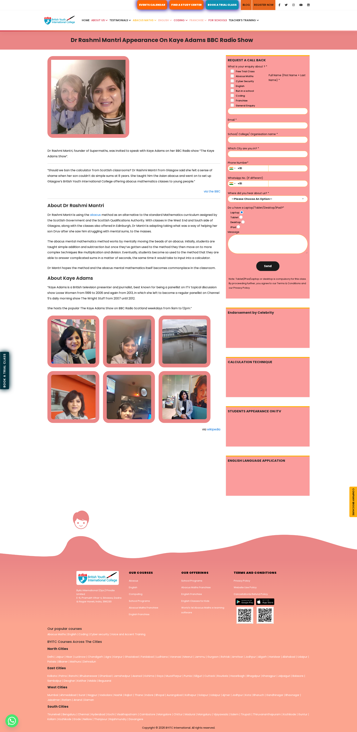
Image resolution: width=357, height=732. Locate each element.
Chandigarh (96, 657)
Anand (78, 700)
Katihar (81, 681)
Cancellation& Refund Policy (251, 594)
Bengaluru (69, 714)
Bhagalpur (253, 676)
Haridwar (274, 657)
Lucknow (80, 657)
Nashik (118, 695)
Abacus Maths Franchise (143, 607)
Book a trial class (4, 370)
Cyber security (99, 634)
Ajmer (226, 695)
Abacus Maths (143, 20)
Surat (82, 695)
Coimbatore (147, 714)
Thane (139, 695)
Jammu (200, 657)
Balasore (297, 676)
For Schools (217, 20)
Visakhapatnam (127, 714)
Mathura (75, 661)
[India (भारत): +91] (232, 168)
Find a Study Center (186, 5)
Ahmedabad (68, 695)
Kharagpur (269, 676)
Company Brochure (353, 501)
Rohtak (225, 657)
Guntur (303, 714)
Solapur (203, 695)
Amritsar (237, 657)
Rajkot (128, 695)
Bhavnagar (292, 695)
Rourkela (222, 676)
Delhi (50, 657)
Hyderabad (98, 714)
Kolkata (52, 676)
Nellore (88, 719)
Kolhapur (190, 695)
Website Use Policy (245, 587)
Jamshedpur (122, 676)
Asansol (137, 676)
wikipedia (213, 429)
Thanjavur (100, 719)
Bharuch (258, 695)
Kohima (149, 676)
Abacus (133, 580)
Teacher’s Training (243, 20)
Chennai (83, 714)
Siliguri (198, 676)
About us (98, 20)
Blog (246, 5)
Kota (248, 695)
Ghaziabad (132, 657)
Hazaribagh (237, 676)
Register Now (264, 5)
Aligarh (262, 657)
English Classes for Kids (195, 601)
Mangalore (164, 714)
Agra (108, 657)
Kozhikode (290, 714)
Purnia (188, 676)
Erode (77, 719)
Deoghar (69, 681)
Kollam (52, 719)
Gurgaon (213, 657)
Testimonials (119, 20)
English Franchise (139, 614)
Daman (89, 700)
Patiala (51, 661)
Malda (92, 681)
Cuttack (209, 676)
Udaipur (302, 657)
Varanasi (175, 657)
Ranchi (73, 676)
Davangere (136, 719)
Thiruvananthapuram (267, 714)
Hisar (69, 657)
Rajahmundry (118, 719)
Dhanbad (106, 676)
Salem (234, 714)
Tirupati (246, 714)
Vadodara (105, 695)
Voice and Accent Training (128, 634)
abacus (95, 215)
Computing (135, 594)
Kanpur (118, 657)
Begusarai (105, 681)
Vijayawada (220, 714)
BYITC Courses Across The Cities (74, 641)
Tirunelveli (53, 714)
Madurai (190, 714)
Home (85, 20)
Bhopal (160, 695)
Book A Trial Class (222, 5)
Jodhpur (250, 657)
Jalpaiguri (284, 676)
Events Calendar (152, 5)
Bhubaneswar (88, 676)
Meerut (188, 657)
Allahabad (288, 657)
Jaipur (60, 657)
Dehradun (89, 661)
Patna (63, 676)
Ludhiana (162, 657)
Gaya (160, 676)
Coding (179, 20)
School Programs (139, 601)
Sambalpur (54, 681)
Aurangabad (175, 695)
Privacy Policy (242, 580)
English (164, 20)
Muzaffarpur (174, 676)
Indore (149, 695)
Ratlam (67, 700)
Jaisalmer (53, 700)
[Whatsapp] (11, 720)
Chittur (178, 714)
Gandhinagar (274, 695)
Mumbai (52, 695)
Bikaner (63, 661)
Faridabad (147, 657)
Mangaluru (204, 714)
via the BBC (212, 191)
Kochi (111, 714)
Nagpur (92, 695)
